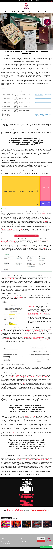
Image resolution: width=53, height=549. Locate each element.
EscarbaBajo (21, 11)
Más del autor (15, 518)
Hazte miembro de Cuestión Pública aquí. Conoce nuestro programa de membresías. (26, 500)
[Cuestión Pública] (26, 6)
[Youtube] (51, 1)
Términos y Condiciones (5, 543)
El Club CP (21, 538)
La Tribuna (40, 11)
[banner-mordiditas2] (26, 510)
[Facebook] (41, 1)
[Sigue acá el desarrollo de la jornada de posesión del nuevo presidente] (5, 524)
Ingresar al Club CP (35, 0)
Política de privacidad (22, 540)
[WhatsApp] (49, 1)
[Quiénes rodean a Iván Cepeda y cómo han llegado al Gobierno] (47, 524)
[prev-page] (1, 529)
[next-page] (3, 529)
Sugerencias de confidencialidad (7, 541)
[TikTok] (45, 1)
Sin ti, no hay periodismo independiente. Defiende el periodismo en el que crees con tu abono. (26, 486)
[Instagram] (43, 1)
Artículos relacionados (6, 518)
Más (46, 11)
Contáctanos (3, 540)
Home (6, 11)
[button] (50, 11)
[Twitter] (47, 1)
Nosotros (2, 538)
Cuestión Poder (13, 11)
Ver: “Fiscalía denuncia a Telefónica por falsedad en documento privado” (26, 235)
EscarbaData (29, 11)
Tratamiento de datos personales (25, 541)
